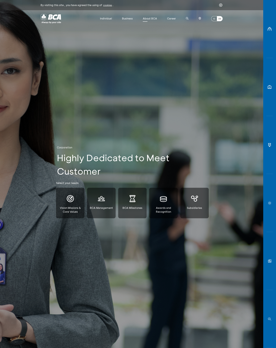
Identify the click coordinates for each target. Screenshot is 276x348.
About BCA (150, 18)
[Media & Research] (269, 319)
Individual (106, 18)
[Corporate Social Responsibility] (269, 261)
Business (127, 18)
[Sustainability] (269, 203)
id (214, 18)
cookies (107, 5)
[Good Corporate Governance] (269, 145)
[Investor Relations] (269, 87)
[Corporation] (269, 29)
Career (171, 18)
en (219, 18)
